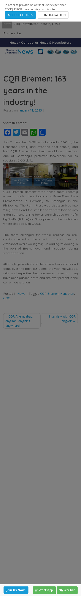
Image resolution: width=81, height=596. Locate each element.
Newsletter (30, 24)
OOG (6, 298)
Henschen (67, 293)
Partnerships (12, 33)
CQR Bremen (49, 293)
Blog (17, 24)
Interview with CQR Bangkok (62, 318)
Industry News (50, 24)
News (7, 24)
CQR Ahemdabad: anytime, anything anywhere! (19, 321)
